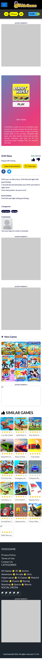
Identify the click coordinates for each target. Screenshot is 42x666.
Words (28, 584)
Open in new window (12, 166)
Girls (29, 574)
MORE (32, 14)
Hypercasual (7, 577)
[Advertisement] (21, 45)
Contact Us (7, 561)
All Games (6, 211)
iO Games (22, 577)
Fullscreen (31, 166)
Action (25, 570)
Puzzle (15, 581)
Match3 (35, 577)
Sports (17, 584)
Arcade (19, 574)
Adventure (6, 574)
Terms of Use (8, 558)
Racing (14, 211)
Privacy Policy (8, 555)
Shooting (6, 584)
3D (16, 570)
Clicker (5, 581)
